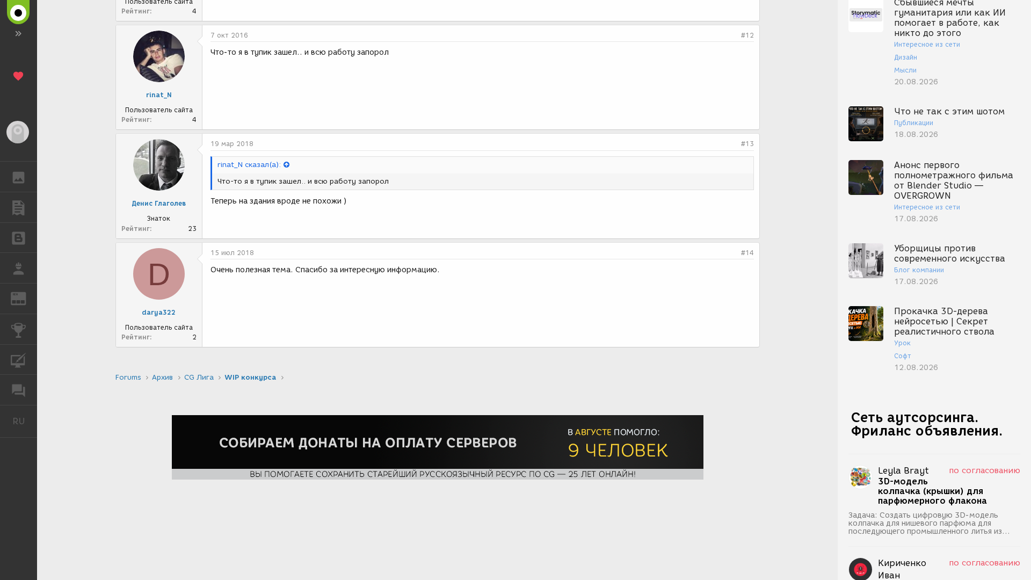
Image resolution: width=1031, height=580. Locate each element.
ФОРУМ (18, 390)
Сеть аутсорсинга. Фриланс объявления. (927, 424)
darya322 (159, 312)
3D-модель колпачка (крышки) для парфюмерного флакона (932, 491)
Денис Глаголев (159, 203)
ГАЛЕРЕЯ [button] (18, 177)
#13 (747, 144)
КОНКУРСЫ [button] (18, 329)
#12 (747, 35)
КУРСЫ (18, 360)
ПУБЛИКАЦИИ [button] (18, 207)
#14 (747, 253)
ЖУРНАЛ (25, 298)
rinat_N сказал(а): (249, 165)
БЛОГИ (18, 238)
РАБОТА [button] (18, 268)
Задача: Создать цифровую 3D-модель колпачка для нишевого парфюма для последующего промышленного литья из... (929, 523)
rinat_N (159, 95)
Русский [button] (24, 421)
